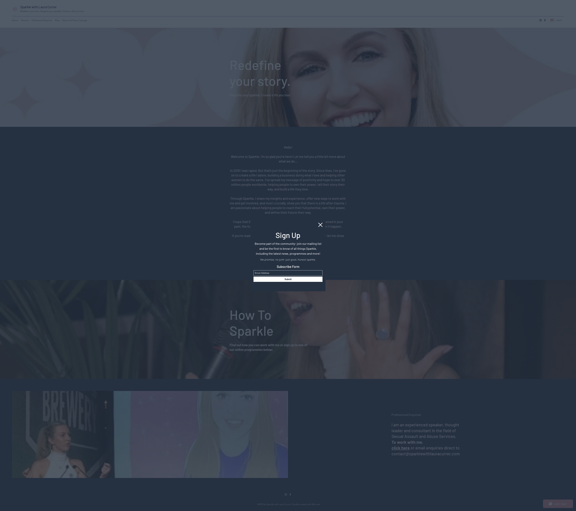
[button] (320, 225)
